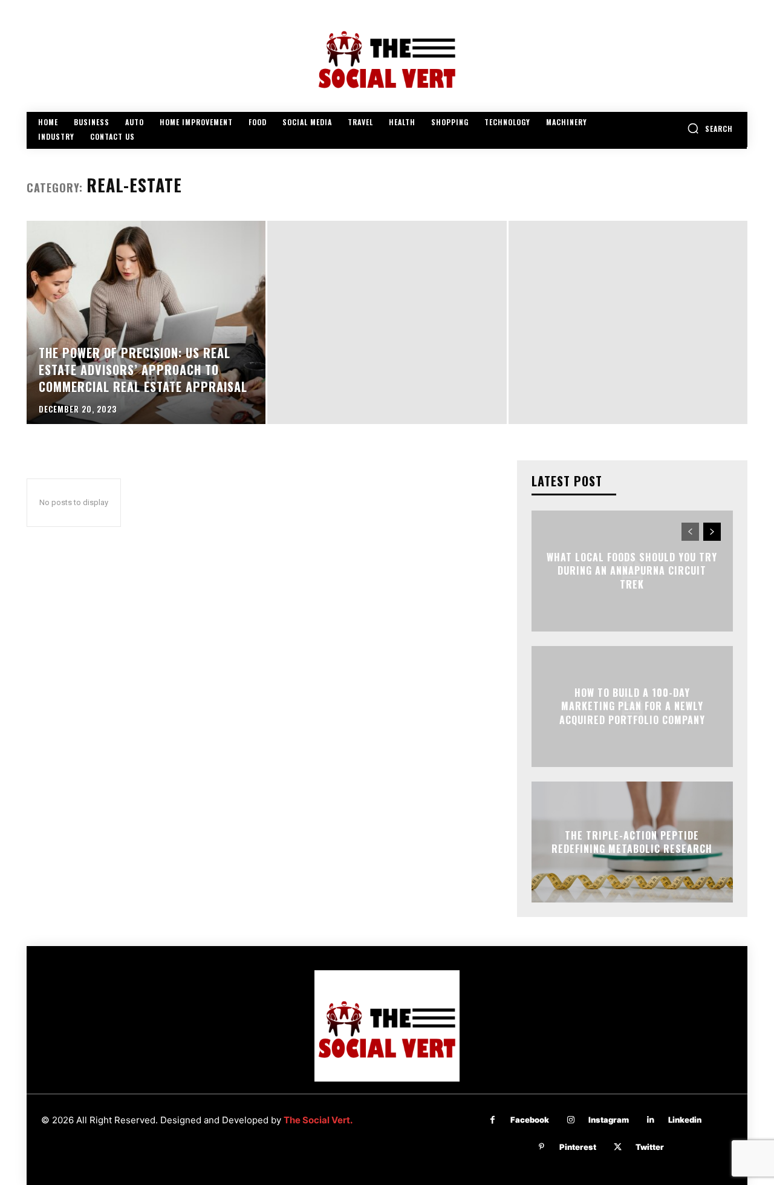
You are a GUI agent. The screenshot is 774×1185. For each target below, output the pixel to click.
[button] (710, 128)
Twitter (650, 1147)
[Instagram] (570, 1120)
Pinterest (577, 1147)
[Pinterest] (541, 1147)
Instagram (608, 1120)
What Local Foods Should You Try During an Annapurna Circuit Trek (632, 571)
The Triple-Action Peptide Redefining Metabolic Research (631, 841)
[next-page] (712, 532)
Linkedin (684, 1120)
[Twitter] (617, 1147)
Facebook (529, 1120)
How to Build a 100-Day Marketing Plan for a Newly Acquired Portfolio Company (632, 706)
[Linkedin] (650, 1120)
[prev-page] (690, 532)
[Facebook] (492, 1120)
